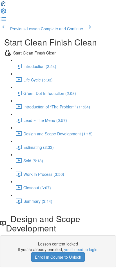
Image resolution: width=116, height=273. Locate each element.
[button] (3, 5)
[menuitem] (3, 13)
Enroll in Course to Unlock (58, 257)
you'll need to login (80, 249)
